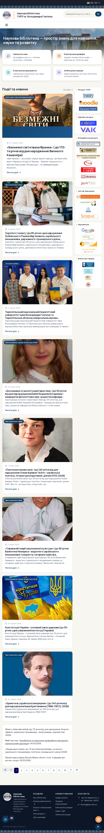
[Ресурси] (98, 819)
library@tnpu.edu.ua (89, 805)
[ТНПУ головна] (88, 95)
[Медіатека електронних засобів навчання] (88, 163)
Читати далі (14, 172)
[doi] (88, 243)
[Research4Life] (88, 203)
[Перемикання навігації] (7, 25)
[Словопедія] (88, 150)
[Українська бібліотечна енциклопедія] (88, 157)
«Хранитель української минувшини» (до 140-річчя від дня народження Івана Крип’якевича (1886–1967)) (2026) (37, 705)
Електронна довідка (64, 808)
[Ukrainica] (88, 176)
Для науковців (39, 817)
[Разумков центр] (88, 169)
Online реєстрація (63, 815)
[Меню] (5, 819)
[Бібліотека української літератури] (88, 183)
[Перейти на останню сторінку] (77, 770)
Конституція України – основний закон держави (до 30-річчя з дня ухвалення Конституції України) (36, 629)
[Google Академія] (88, 230)
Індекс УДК (60, 811)
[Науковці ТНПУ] (88, 109)
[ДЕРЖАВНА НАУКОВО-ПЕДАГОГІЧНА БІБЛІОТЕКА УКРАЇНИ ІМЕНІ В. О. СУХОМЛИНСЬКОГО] (88, 271)
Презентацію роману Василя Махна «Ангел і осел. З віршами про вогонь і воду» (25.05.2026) (35, 759)
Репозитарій (38, 814)
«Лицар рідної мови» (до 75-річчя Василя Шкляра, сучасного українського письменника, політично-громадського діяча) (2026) (36, 750)
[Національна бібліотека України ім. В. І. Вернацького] (88, 264)
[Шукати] (98, 14)
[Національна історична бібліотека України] (88, 284)
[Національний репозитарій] (88, 144)
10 (65, 770)
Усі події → (68, 90)
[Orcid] (88, 237)
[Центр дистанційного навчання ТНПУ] (88, 102)
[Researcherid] (88, 250)
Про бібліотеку (39, 798)
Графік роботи (62, 798)
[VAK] (88, 129)
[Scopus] (88, 216)
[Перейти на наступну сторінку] (71, 770)
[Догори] (98, 827)
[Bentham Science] (88, 209)
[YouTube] (11, 818)
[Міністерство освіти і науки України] (88, 123)
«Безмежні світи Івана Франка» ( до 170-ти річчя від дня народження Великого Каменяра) (36, 151)
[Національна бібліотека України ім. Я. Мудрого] (88, 278)
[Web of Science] (88, 197)
